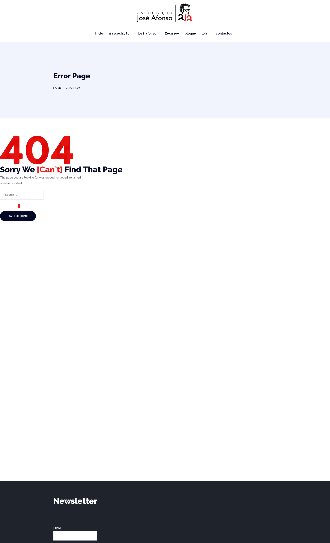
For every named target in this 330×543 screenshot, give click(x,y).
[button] (322, 33)
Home (57, 88)
